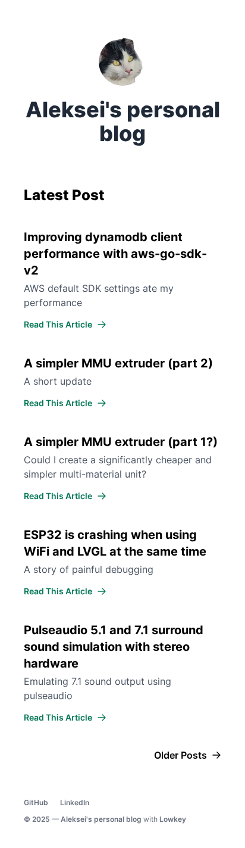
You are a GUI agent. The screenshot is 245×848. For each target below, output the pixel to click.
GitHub (36, 802)
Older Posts (180, 755)
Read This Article (58, 324)
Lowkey (172, 819)
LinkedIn (74, 802)
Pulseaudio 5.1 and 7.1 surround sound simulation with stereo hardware (113, 647)
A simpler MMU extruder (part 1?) (121, 442)
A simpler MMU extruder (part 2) (118, 363)
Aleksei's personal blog (101, 819)
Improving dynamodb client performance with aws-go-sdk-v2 (115, 254)
